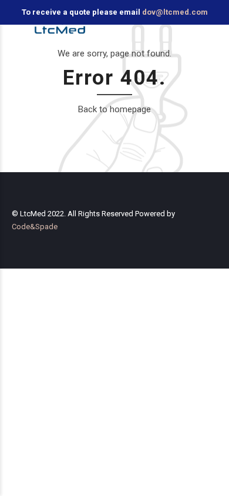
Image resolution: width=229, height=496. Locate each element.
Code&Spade (35, 226)
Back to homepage (114, 109)
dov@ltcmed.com (175, 12)
